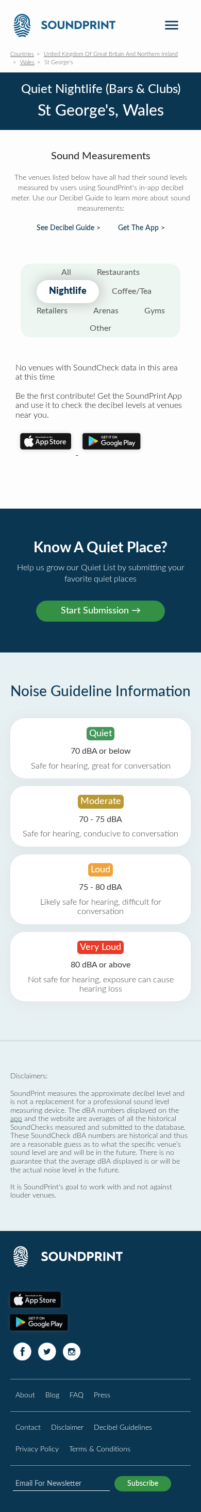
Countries (22, 54)
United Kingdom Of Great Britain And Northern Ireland (111, 54)
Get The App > (141, 228)
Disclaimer (67, 1427)
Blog (52, 1395)
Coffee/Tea (132, 291)
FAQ (76, 1395)
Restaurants (118, 272)
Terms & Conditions (99, 1449)
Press (102, 1395)
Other (100, 328)
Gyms (154, 311)
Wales (27, 62)
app (16, 1119)
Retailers (52, 311)
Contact (28, 1427)
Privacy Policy (37, 1449)
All (66, 272)
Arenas (106, 311)
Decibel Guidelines (123, 1427)
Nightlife (68, 291)
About (25, 1395)
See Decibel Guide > (68, 228)
